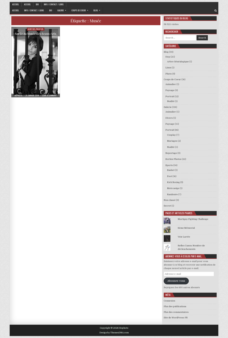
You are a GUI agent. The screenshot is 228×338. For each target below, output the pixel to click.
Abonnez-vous (176, 281)
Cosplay (171, 135)
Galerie (60, 10)
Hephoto (18, 95)
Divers (169, 118)
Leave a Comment (49, 95)
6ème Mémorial (186, 228)
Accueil (15, 4)
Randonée (172, 194)
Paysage (169, 90)
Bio (37, 4)
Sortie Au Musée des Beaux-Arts (35, 34)
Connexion (169, 301)
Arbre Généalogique (178, 61)
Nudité (170, 101)
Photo (168, 73)
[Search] (215, 10)
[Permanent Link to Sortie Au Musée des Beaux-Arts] (35, 62)
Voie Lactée (184, 237)
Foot (169, 176)
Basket (170, 170)
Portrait (169, 96)
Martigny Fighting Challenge (193, 219)
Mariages (172, 141)
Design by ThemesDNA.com (114, 333)
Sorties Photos (36, 29)
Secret (167, 205)
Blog (95, 10)
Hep (167, 57)
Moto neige (173, 188)
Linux (168, 67)
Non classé (169, 200)
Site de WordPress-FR (176, 317)
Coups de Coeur (78, 10)
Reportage (171, 153)
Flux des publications (175, 306)
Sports (169, 165)
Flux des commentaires (176, 312)
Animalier (170, 84)
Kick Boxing (173, 182)
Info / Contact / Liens (54, 4)
